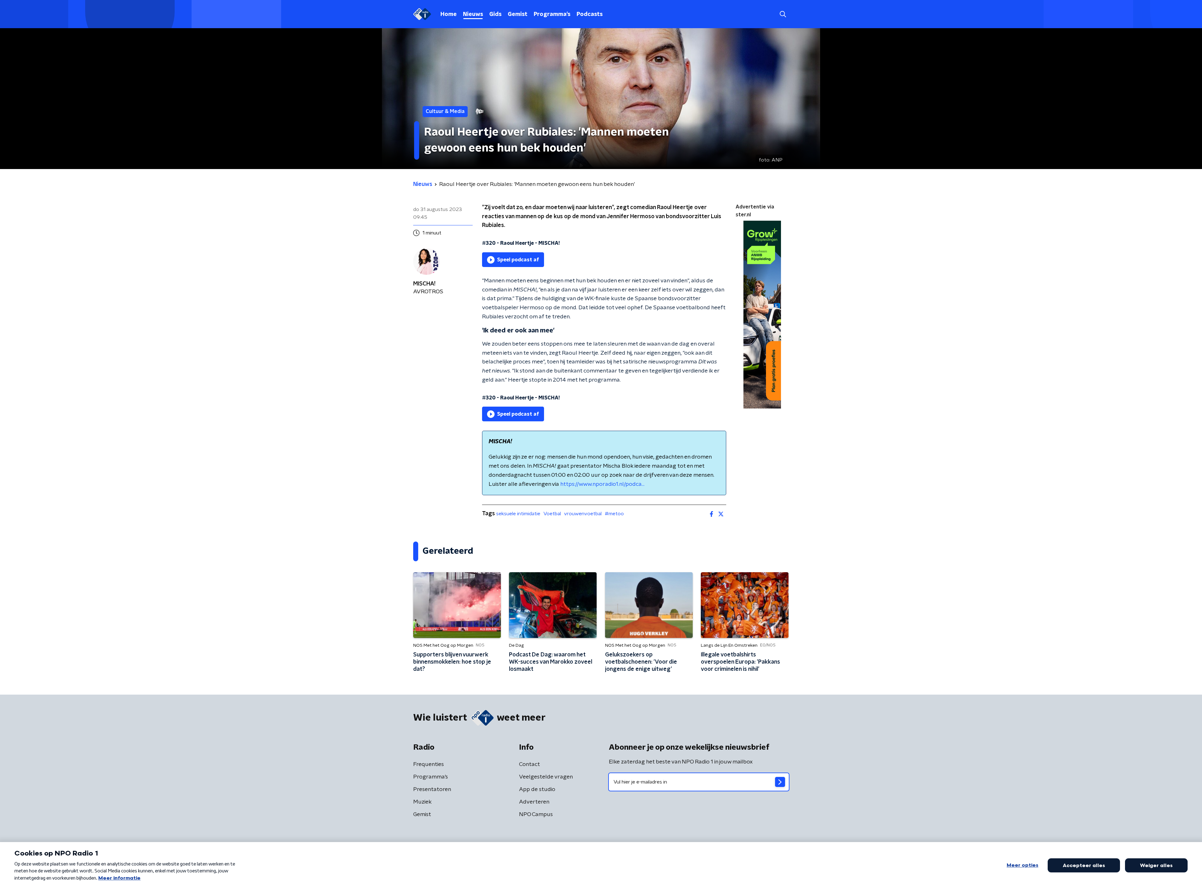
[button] (783, 14)
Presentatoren (432, 789)
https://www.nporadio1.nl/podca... (602, 484)
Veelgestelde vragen (546, 777)
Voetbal (552, 513)
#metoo (614, 513)
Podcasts (590, 14)
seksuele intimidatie (518, 513)
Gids (495, 14)
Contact (529, 764)
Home (448, 14)
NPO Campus (536, 814)
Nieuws (473, 14)
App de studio (537, 789)
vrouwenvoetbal (583, 513)
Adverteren (534, 802)
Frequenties (428, 764)
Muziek (422, 802)
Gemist (517, 14)
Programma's (552, 14)
